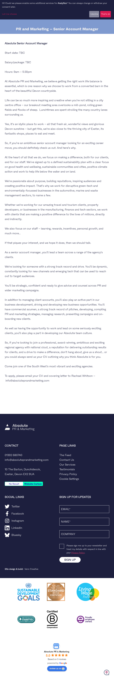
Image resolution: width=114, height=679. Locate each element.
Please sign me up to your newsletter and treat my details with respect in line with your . (86, 549)
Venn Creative (31, 569)
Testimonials (67, 469)
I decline (94, 14)
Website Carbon (33, 483)
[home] (19, 418)
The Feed (65, 455)
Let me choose (9, 14)
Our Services (67, 464)
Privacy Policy (68, 474)
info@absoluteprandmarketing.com (27, 460)
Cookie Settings (69, 479)
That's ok (105, 14)
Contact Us (66, 460)
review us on (55, 668)
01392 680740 (13, 455)
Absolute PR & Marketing (56, 651)
